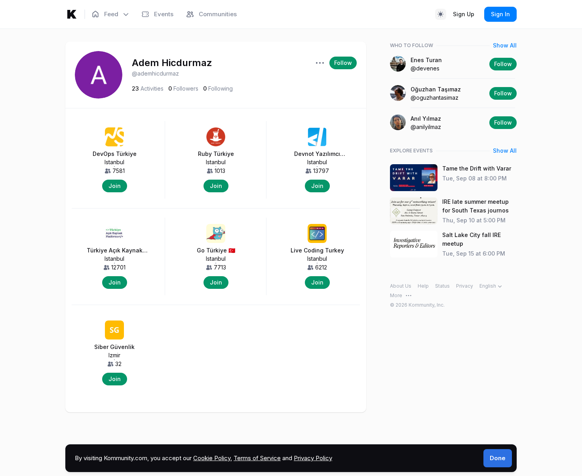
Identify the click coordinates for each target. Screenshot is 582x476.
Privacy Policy (313, 458)
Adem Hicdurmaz (172, 62)
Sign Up (463, 14)
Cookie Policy (211, 458)
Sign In (500, 14)
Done (498, 458)
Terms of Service (257, 458)
